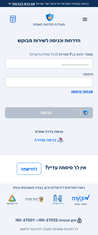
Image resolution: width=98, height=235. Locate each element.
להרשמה (29, 169)
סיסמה (88, 74)
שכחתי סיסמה (82, 91)
